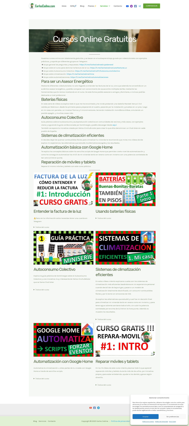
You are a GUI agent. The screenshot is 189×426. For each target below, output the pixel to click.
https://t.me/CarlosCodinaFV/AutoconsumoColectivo (97, 71)
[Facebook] (135, 6)
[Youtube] (127, 6)
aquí (114, 125)
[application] (109, 6)
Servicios (104, 6)
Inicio (64, 6)
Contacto (118, 6)
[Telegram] (139, 6)
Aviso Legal (172, 421)
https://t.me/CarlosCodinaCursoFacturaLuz (108, 68)
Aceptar (146, 417)
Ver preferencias (172, 417)
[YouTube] (90, 407)
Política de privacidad (161, 421)
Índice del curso (42, 227)
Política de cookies (148, 421)
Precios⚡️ (92, 6)
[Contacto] (131, 6)
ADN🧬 (73, 6)
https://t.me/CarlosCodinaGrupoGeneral (96, 64)
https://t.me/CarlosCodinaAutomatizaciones (89, 77)
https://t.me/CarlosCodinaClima (80, 74)
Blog (82, 6)
